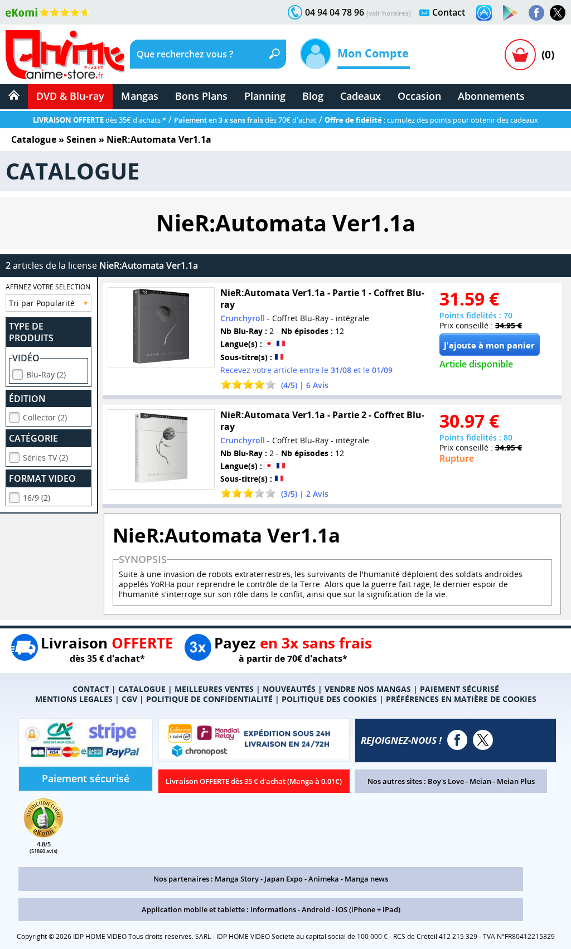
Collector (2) (45, 417)
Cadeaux (360, 96)
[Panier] (520, 54)
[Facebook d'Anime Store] (457, 740)
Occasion (419, 96)
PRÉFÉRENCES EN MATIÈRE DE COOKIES (461, 699)
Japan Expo (283, 879)
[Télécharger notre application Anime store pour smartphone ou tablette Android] (510, 13)
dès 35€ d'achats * (99, 120)
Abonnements (491, 96)
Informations (273, 909)
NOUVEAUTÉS (289, 689)
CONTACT (90, 689)
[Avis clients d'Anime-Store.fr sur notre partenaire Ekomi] (48, 12)
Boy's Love (446, 781)
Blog (312, 96)
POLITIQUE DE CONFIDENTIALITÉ (209, 699)
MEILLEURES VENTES (214, 689)
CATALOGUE (142, 689)
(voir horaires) (388, 13)
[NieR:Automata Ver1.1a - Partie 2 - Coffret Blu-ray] (161, 449)
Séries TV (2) (45, 457)
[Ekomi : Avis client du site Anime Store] (43, 834)
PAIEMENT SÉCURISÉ (459, 689)
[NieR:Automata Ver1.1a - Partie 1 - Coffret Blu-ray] (161, 327)
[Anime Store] (65, 54)
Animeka (323, 879)
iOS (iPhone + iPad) (368, 909)
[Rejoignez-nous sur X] (557, 13)
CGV (129, 699)
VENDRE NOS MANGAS (368, 689)
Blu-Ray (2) (46, 374)
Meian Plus (516, 781)
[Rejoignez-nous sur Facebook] (536, 13)
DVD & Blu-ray (70, 96)
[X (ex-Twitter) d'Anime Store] (483, 740)
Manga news (366, 879)
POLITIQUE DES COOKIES (329, 699)
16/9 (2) (36, 497)
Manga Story (237, 879)
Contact (448, 12)
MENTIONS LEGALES (74, 699)
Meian (480, 781)
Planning (265, 96)
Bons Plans (201, 96)
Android (316, 909)
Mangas (139, 96)
